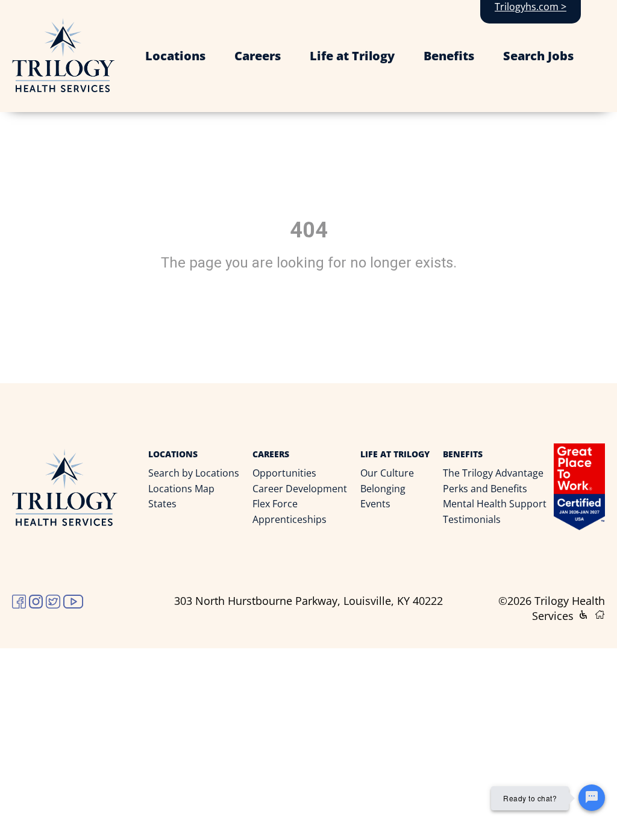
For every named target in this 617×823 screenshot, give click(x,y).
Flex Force (275, 503)
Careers (257, 56)
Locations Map (181, 488)
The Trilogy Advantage (493, 473)
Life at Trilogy (352, 56)
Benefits (449, 56)
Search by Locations (193, 473)
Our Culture (387, 473)
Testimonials (472, 519)
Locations (175, 56)
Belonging (383, 488)
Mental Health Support (495, 503)
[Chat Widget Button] (591, 797)
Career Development (299, 488)
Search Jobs (538, 56)
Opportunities (284, 473)
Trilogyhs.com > (530, 6)
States (162, 503)
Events (375, 503)
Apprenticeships (289, 519)
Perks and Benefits (485, 488)
